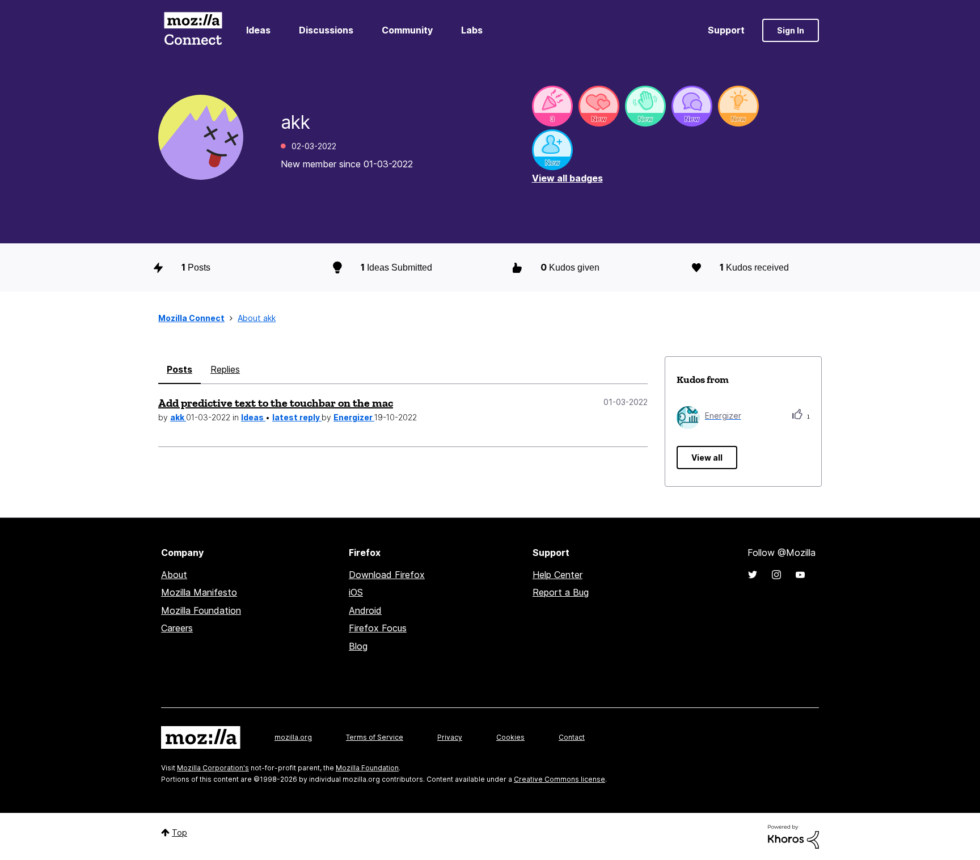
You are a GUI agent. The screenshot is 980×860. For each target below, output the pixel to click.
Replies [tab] (225, 369)
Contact (572, 737)
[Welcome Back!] (645, 106)
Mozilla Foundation (201, 610)
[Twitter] (752, 575)
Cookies (510, 737)
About (174, 574)
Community (407, 30)
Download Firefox (387, 574)
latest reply (297, 417)
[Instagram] (776, 575)
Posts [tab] (179, 369)
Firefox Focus (378, 628)
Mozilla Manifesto (199, 592)
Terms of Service (374, 737)
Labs (472, 30)
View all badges (567, 178)
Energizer (353, 417)
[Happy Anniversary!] (552, 106)
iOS (356, 592)
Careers (177, 628)
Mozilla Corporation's (213, 768)
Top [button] (179, 832)
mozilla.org (293, 737)
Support (726, 30)
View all (707, 457)
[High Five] (598, 106)
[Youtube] (800, 575)
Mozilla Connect (193, 30)
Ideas (258, 30)
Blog (358, 646)
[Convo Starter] (691, 106)
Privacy (449, 737)
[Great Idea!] (738, 106)
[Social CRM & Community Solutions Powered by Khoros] (793, 836)
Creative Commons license (559, 779)
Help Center (557, 574)
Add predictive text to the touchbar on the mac (275, 403)
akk (178, 417)
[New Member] (552, 149)
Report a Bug (561, 592)
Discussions (326, 30)
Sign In (790, 30)
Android (365, 610)
